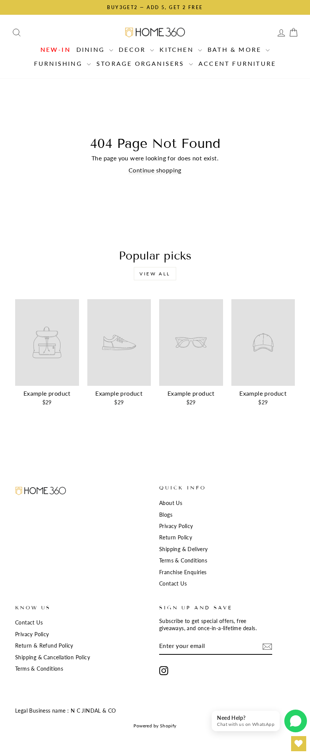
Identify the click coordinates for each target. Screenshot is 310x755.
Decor (133, 49)
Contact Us (173, 584)
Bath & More (236, 49)
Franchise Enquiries (183, 572)
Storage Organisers (141, 63)
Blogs (165, 515)
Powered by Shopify (154, 726)
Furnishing (59, 63)
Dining (91, 49)
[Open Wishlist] (298, 743)
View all (155, 274)
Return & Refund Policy (44, 646)
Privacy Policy (176, 526)
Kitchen (178, 49)
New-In (55, 49)
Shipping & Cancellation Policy (52, 657)
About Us (170, 503)
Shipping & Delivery (183, 549)
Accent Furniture (237, 63)
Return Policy (175, 537)
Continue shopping (155, 170)
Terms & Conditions (183, 561)
